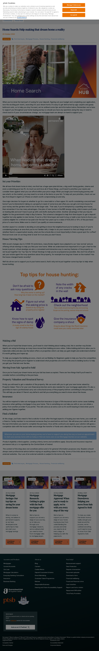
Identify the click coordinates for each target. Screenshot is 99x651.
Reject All (74, 10)
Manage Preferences (74, 5)
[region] (49, 10)
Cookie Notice (21, 17)
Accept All (73, 15)
